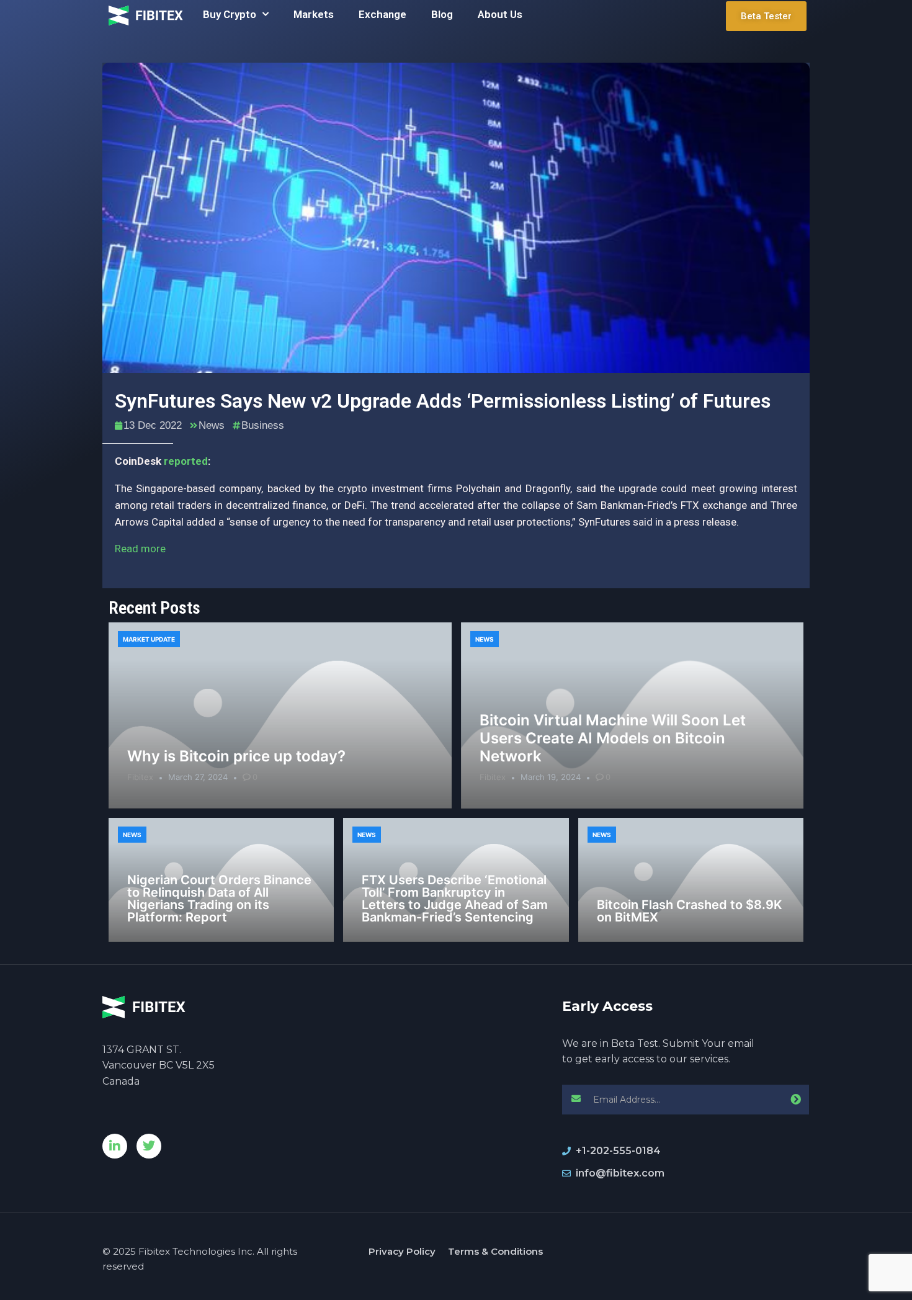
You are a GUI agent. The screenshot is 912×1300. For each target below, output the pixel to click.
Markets (313, 14)
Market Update (149, 639)
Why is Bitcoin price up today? (236, 756)
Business (262, 425)
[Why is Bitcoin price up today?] (280, 715)
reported (186, 461)
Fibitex (140, 777)
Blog (442, 14)
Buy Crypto (229, 14)
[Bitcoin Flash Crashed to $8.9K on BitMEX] (690, 880)
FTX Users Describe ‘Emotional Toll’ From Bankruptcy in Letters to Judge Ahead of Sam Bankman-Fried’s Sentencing (455, 898)
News (212, 425)
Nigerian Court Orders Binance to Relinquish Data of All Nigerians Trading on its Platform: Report (219, 898)
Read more (140, 548)
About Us (500, 14)
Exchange (382, 14)
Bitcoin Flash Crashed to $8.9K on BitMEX (689, 911)
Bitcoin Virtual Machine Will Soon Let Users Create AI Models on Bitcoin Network (613, 738)
